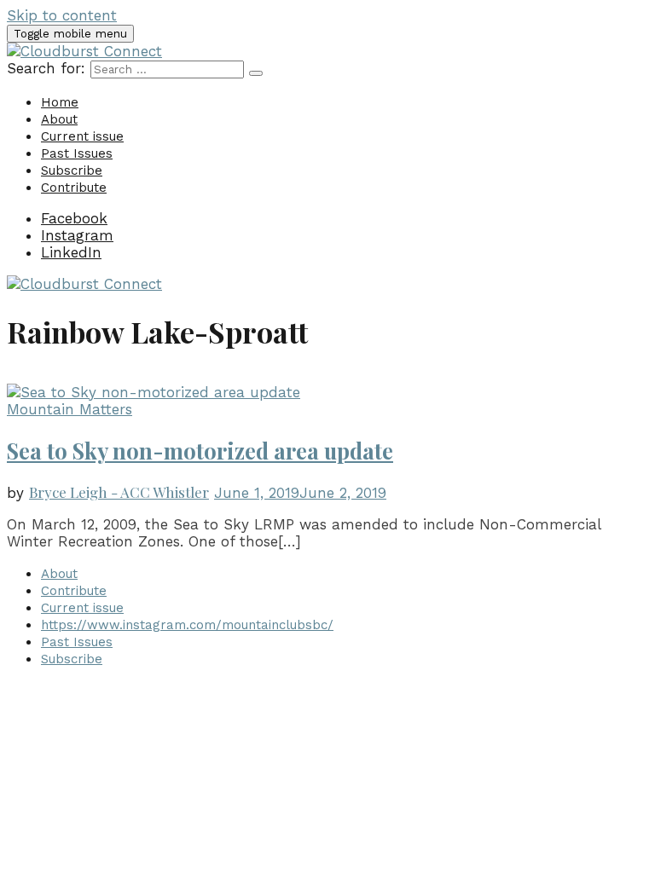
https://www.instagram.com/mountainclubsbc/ (187, 625)
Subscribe (71, 170)
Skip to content (62, 15)
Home (59, 102)
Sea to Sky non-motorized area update (200, 450)
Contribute (74, 187)
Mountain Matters (69, 409)
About (59, 119)
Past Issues (77, 153)
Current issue (82, 136)
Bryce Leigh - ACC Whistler (119, 492)
